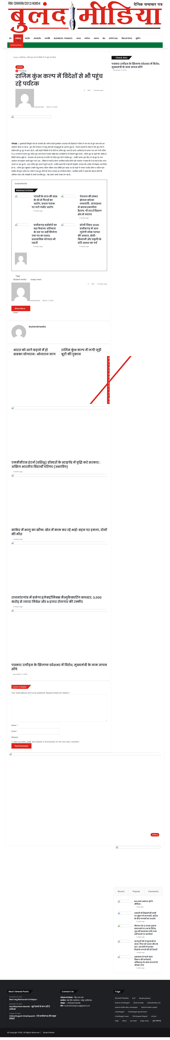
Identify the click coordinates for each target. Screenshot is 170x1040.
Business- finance (63, 38)
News (124, 1021)
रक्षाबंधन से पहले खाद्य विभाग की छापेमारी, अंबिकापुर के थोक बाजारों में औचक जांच (146, 960)
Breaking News (144, 998)
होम (10, 38)
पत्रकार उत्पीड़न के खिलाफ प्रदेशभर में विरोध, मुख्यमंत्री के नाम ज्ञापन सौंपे (136, 65)
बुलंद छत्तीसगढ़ (157, 1021)
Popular (136, 891)
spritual (113, 38)
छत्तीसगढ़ (18, 38)
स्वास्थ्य (96, 38)
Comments (153, 891)
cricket (153, 1016)
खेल (104, 38)
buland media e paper (149, 1007)
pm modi (133, 1021)
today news (144, 1021)
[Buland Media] (85, 17)
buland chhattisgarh (122, 1003)
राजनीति (47, 38)
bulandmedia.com (153, 1003)
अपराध (78, 38)
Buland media (138, 1003)
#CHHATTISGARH (122, 998)
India (117, 1021)
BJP (133, 998)
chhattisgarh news (122, 1016)
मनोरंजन (87, 38)
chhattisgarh (119, 1012)
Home (15, 57)
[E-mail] (16, 270)
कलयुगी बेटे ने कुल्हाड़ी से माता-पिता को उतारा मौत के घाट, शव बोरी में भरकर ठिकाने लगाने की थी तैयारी (146, 945)
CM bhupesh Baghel (139, 1016)
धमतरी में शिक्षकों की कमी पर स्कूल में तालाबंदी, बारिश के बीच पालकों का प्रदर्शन (146, 916)
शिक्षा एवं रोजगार (127, 38)
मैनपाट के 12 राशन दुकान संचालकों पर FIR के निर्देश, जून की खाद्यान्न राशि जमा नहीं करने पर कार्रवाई (145, 929)
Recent (121, 891)
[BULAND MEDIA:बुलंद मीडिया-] (125, 905)
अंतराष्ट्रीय (37, 38)
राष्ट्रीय (27, 38)
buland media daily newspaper (126, 1007)
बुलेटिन (138, 38)
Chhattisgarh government (137, 1012)
